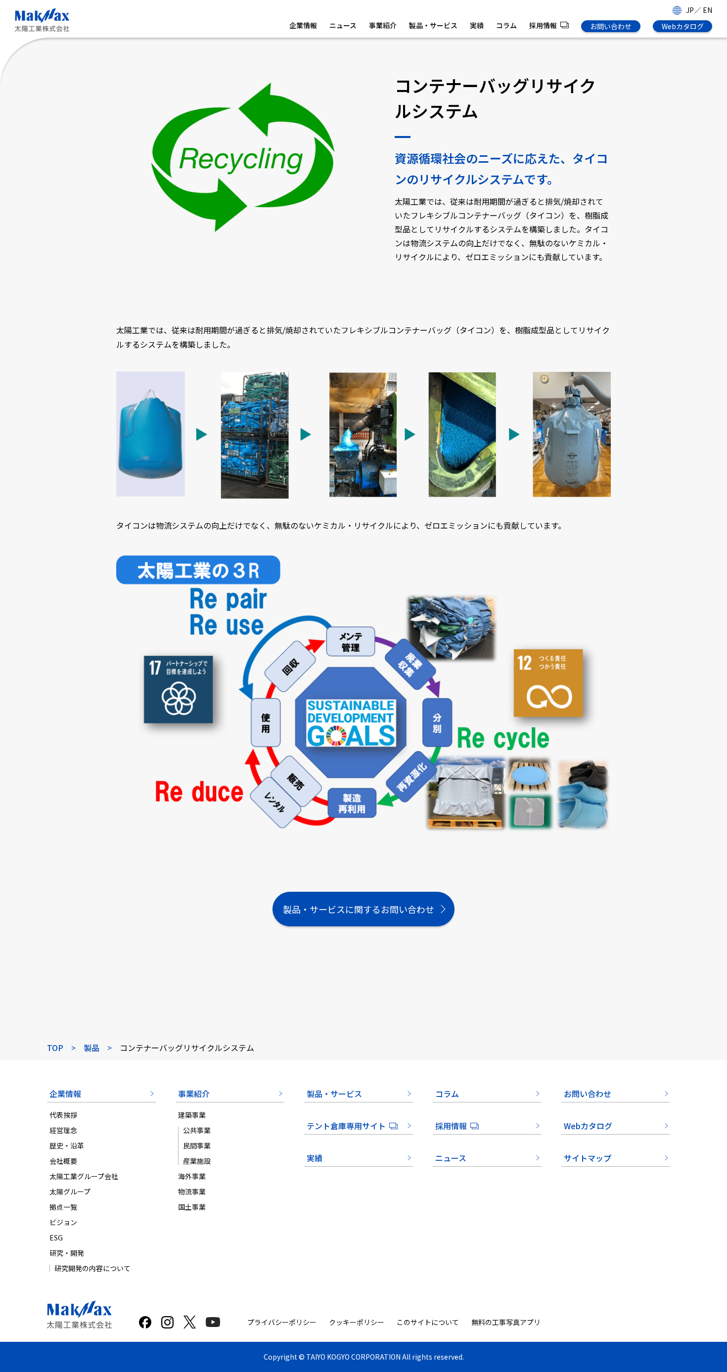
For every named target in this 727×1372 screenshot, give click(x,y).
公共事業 (197, 1130)
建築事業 (192, 1115)
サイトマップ (587, 1158)
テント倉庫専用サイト (346, 1126)
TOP (55, 1047)
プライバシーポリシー (282, 1322)
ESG (56, 1237)
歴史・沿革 (66, 1145)
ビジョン (63, 1222)
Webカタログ (683, 26)
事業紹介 (383, 25)
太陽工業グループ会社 (83, 1176)
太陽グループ (70, 1191)
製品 (91, 1047)
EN (707, 10)
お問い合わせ (611, 26)
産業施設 (197, 1161)
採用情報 (543, 25)
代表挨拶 (63, 1115)
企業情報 (303, 25)
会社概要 (63, 1161)
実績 (477, 25)
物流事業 (192, 1191)
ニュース (343, 25)
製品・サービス (433, 25)
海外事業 (192, 1176)
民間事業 (197, 1145)
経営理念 (63, 1130)
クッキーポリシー (356, 1322)
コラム (506, 25)
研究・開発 (66, 1253)
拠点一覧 (63, 1207)
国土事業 (192, 1207)
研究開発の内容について (92, 1268)
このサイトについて (428, 1322)
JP (690, 10)
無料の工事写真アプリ (506, 1322)
